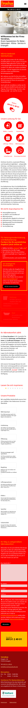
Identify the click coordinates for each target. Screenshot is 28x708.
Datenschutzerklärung (10, 279)
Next (25, 389)
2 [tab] (8, 388)
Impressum (4, 702)
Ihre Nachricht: (6, 563)
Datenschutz (13, 702)
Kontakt (14, 369)
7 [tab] (20, 388)
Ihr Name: (4, 583)
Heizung (16, 248)
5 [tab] (15, 388)
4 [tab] (13, 388)
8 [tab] (22, 388)
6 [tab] (17, 388)
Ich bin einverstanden (11, 286)
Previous (3, 389)
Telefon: (3, 594)
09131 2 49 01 (15, 9)
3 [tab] (10, 388)
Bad (25, 248)
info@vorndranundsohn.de (9, 615)
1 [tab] (6, 388)
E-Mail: (3, 588)
